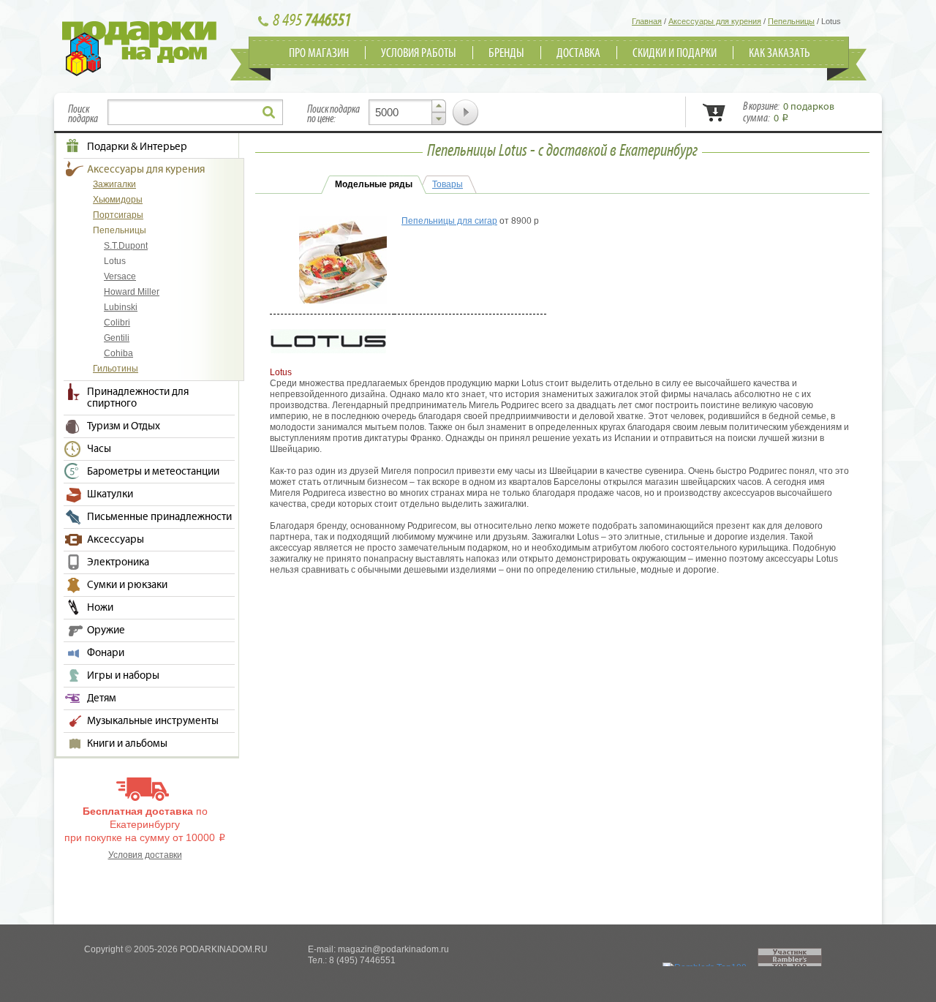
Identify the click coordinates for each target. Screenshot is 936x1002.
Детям (101, 698)
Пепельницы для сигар (449, 221)
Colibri (117, 322)
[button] (438, 106)
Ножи (100, 608)
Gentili (116, 338)
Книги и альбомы (127, 744)
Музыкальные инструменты (153, 721)
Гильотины (115, 368)
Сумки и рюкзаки (127, 585)
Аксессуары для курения (146, 170)
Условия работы (418, 53)
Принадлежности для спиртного (138, 398)
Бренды (506, 53)
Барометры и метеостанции (153, 472)
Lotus (115, 261)
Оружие (106, 630)
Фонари (105, 653)
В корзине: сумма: (788, 112)
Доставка (578, 53)
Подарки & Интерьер (137, 147)
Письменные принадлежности (159, 517)
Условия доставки (145, 855)
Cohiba (118, 353)
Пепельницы (119, 230)
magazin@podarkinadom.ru (393, 949)
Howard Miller (131, 292)
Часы (99, 449)
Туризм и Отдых (123, 426)
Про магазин (319, 53)
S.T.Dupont (126, 246)
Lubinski (120, 307)
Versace (120, 276)
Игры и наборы (123, 676)
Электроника (118, 562)
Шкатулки (110, 494)
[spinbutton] (407, 112)
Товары (447, 184)
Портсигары (118, 215)
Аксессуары (115, 540)
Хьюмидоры (118, 200)
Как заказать (779, 53)
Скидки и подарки (675, 53)
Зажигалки (114, 184)
